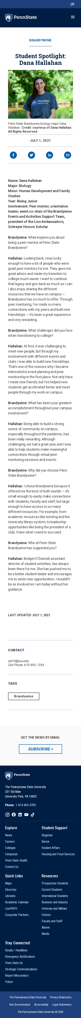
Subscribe (39, 749)
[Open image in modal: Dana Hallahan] (40, 94)
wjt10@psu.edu (18, 661)
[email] (67, 156)
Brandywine (40, 40)
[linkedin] (49, 156)
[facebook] (13, 156)
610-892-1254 (34, 665)
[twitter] (31, 156)
